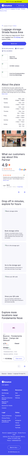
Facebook (18, 415)
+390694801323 (16, 440)
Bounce (4, 373)
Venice (14, 25)
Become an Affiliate (5, 402)
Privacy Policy (6, 418)
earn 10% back (18, 1)
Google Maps (20, 186)
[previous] (19, 192)
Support (17, 395)
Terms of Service (7, 415)
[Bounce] (7, 5)
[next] (24, 192)
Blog (3, 395)
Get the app (5, 393)
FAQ (16, 393)
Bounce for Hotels (7, 405)
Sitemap (17, 398)
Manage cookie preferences (6, 421)
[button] (14, 43)
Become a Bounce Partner (7, 398)
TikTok (17, 423)
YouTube (17, 427)
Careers (4, 408)
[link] (21, 5)
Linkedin (17, 425)
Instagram (18, 420)
